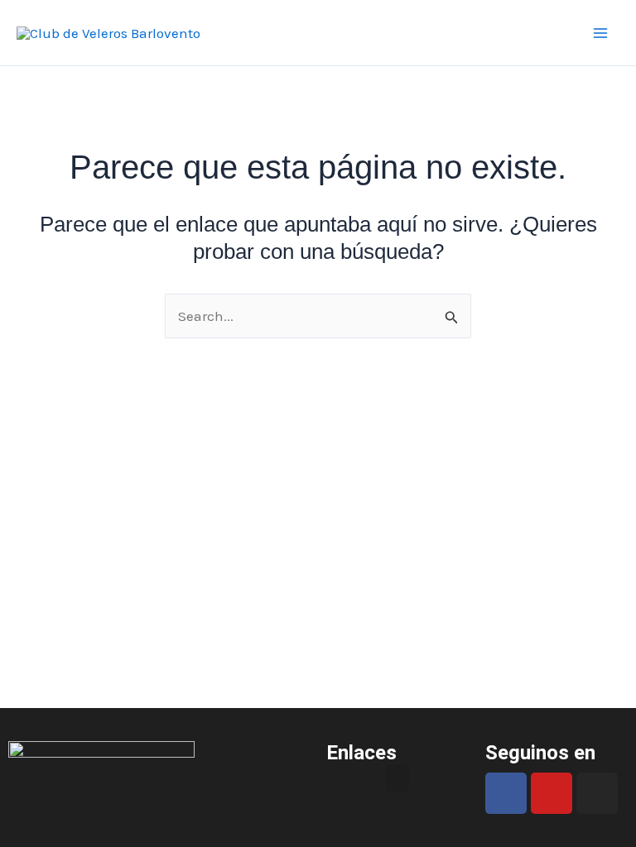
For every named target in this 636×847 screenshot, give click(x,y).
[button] (397, 778)
